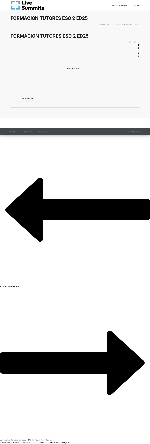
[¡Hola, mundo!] (27, 84)
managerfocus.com (134, 131)
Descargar (109, 24)
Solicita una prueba (120, 6)
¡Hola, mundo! (27, 98)
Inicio (101, 24)
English (136, 6)
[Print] (130, 42)
